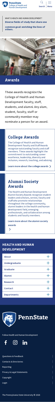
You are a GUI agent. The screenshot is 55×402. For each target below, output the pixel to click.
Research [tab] (9, 281)
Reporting (6, 366)
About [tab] (7, 256)
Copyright (6, 377)
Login (4, 382)
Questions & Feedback (12, 356)
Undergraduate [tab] (12, 263)
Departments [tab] (11, 294)
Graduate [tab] (9, 269)
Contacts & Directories (12, 361)
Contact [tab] (8, 288)
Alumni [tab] (8, 275)
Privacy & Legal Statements (15, 372)
